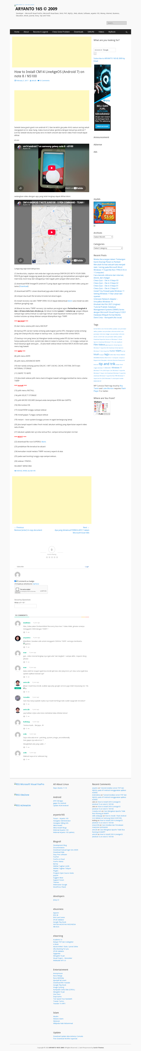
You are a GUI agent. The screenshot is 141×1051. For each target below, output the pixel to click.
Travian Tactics (58, 1001)
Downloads (78, 32)
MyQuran (56, 1021)
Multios (102, 357)
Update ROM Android (60, 805)
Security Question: (22, 600)
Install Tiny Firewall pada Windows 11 (109, 291)
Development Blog (60, 845)
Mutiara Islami (58, 1019)
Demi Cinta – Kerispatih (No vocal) (108, 317)
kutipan (101, 354)
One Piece (56, 994)
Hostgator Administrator (62, 821)
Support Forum (58, 880)
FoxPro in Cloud (59, 859)
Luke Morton (108, 388)
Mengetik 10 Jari (59, 956)
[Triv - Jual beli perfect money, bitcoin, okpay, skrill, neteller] (102, 130)
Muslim (55, 1016)
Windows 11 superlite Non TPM (108, 376)
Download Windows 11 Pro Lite (107, 342)
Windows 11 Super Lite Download (103, 373)
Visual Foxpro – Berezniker (62, 958)
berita (95, 329)
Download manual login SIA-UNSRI (65, 850)
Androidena (96, 795)
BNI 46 (55, 915)
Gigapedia (56, 953)
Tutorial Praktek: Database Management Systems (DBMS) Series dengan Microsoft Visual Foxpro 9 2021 (110, 309)
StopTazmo (57, 996)
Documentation (58, 847)
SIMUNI (91, 32)
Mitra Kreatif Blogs (60, 828)
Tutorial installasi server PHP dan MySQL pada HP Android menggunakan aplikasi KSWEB (109, 790)
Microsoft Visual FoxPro (32, 784)
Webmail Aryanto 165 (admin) (63, 832)
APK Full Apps (58, 801)
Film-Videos (99, 344)
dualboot (119, 342)
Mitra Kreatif (57, 825)
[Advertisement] (51, 52)
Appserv (56, 913)
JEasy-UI (56, 900)
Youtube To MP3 (59, 1003)
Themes (56, 882)
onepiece (122, 357)
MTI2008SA (97, 357)
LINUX (111, 354)
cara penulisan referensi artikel (111, 331)
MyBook (112, 32)
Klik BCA (56, 927)
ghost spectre (109, 345)
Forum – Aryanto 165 (60, 818)
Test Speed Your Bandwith (62, 999)
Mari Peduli (117, 354)
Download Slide (58, 852)
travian (118, 364)
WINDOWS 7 (108, 368)
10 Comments (44, 80)
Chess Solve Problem (61, 32)
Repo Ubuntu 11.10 (60, 788)
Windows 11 (117, 367)
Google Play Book (59, 922)
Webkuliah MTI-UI (59, 960)
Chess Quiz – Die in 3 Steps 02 (106, 283)
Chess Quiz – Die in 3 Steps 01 (106, 286)
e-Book (55, 944)
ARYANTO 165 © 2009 (36, 8)
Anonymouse (58, 973)
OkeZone (24, 795)
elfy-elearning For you (61, 949)
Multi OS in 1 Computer (112, 357)
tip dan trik (31, 471)
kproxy (55, 864)
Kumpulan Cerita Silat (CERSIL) (64, 990)
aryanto (27, 637)
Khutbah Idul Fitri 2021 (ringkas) (107, 304)
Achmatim (25, 805)
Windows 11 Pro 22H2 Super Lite (103, 370)
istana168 (95, 825)
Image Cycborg (58, 987)
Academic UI (57, 940)
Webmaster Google (60, 885)
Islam (118, 350)
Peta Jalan (104, 360)
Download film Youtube (61, 983)
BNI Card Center (59, 917)
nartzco (36, 584)
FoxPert (56, 857)
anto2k (33, 80)
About (26, 32)
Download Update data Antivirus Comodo (68, 1036)
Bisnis (99, 329)
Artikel (25, 471)
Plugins (55, 871)
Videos (101, 32)
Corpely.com (96, 811)
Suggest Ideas (58, 878)
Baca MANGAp (58, 978)
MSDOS (123, 354)
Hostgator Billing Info (60, 823)
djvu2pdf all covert (59, 980)
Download (23, 286)
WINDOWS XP (97, 381)
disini (70, 301)
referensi (110, 360)
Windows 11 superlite (119, 370)
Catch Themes (98, 1048)
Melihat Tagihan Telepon (62, 868)
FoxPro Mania (58, 861)
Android (19, 471)
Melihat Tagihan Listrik (61, 866)
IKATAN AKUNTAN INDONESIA (64, 924)
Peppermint (97, 360)
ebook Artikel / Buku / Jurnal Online (65, 946)
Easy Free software (60, 854)
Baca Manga (57, 976)
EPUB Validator (58, 920)
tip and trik (107, 364)
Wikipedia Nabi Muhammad (63, 1023)
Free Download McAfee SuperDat (65, 1039)
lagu (106, 354)
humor (112, 351)
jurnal (123, 351)
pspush (55, 875)
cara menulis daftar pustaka (109, 329)
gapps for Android (59, 803)
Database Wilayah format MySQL (107, 315)
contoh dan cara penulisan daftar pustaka (110, 336)
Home (16, 32)
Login (86, 567)
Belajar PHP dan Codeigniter (63, 942)
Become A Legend (40, 32)
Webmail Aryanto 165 (61, 830)
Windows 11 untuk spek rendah (114, 378)
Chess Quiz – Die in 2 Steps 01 (106, 288)
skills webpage (97, 816)
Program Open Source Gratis (63, 873)
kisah (96, 354)
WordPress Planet (59, 887)
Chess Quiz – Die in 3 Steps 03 (106, 280)
